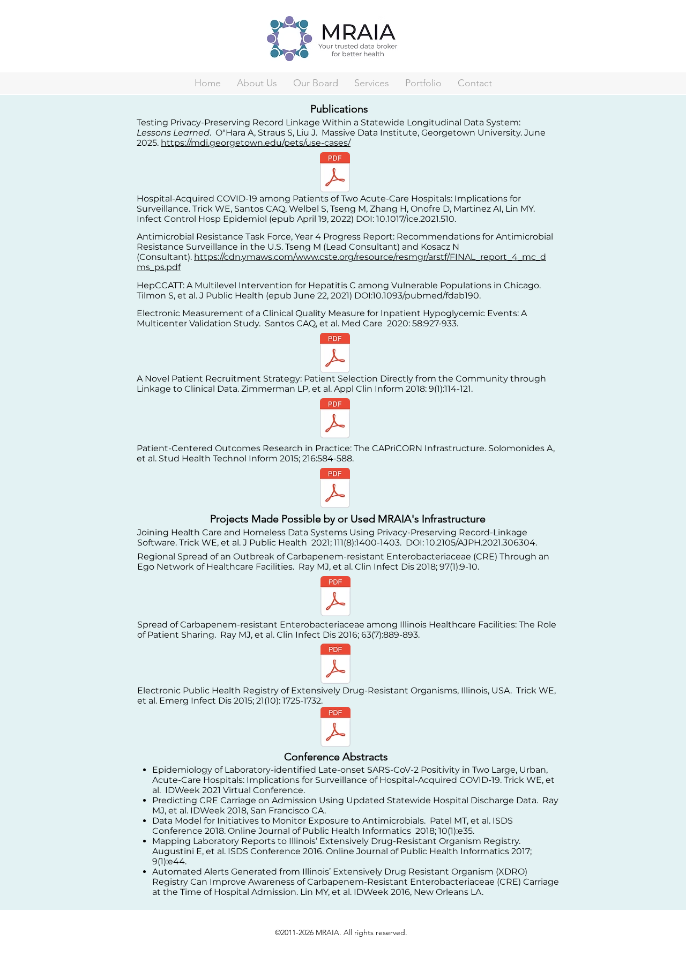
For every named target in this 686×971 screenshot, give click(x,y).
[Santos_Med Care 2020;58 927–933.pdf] (335, 354)
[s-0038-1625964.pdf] (335, 419)
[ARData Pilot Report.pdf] (335, 173)
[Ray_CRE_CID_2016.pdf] (335, 665)
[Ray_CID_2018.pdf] (335, 597)
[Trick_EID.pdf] (335, 728)
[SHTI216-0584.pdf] (335, 489)
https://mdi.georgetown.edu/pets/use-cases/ (256, 143)
